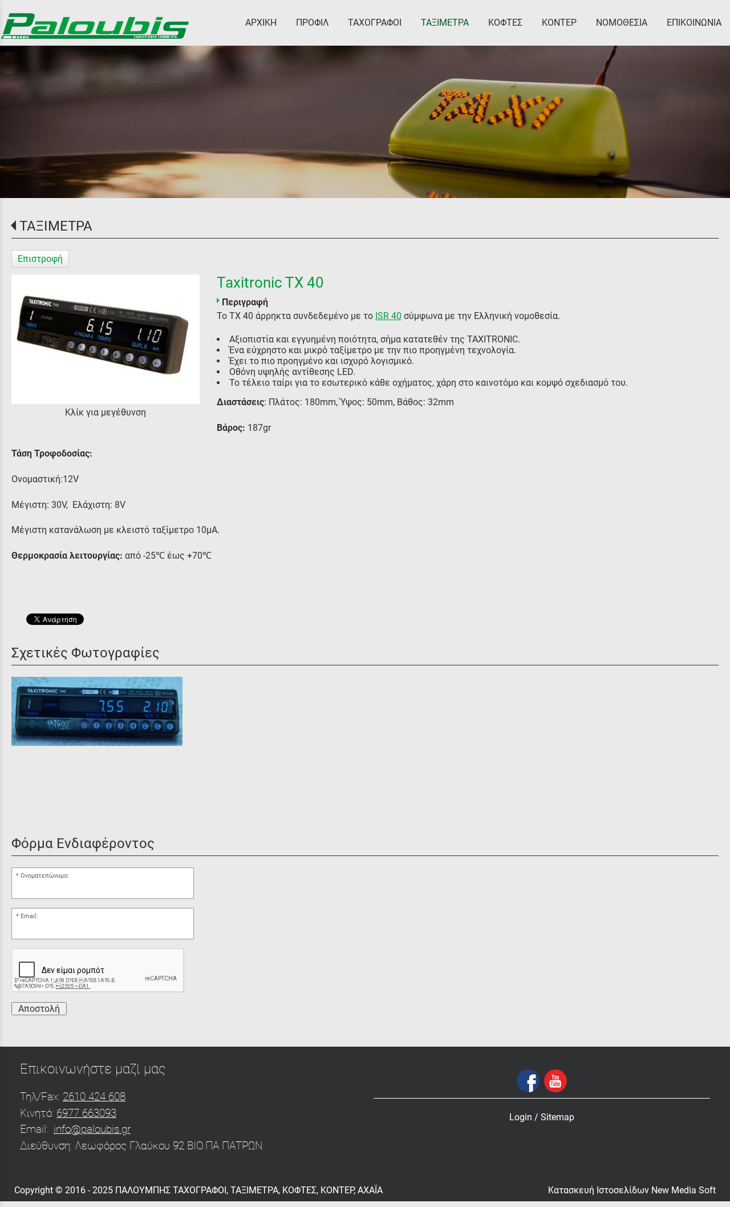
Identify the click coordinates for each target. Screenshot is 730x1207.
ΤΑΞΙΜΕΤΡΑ (55, 226)
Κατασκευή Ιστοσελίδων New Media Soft (632, 1190)
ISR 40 (388, 315)
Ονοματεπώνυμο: (45, 875)
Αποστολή (39, 1008)
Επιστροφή (40, 258)
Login (520, 1117)
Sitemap (557, 1117)
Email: (29, 916)
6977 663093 (86, 1113)
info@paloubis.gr (92, 1129)
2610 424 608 (94, 1096)
